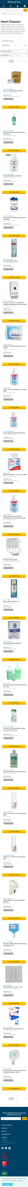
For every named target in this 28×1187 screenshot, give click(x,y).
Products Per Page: (6, 51)
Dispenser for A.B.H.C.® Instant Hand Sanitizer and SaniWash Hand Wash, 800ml (15, 303)
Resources (4, 1128)
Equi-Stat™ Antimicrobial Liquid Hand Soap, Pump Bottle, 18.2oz (15, 944)
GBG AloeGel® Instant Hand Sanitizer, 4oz (14, 771)
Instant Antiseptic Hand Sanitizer (12, 643)
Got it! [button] (7, 1184)
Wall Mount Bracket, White (10, 559)
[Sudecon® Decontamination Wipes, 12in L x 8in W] (14, 333)
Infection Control (12, 13)
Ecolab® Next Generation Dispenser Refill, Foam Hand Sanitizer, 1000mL (14, 1071)
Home (5, 13)
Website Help (4, 1144)
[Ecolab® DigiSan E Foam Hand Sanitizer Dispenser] (14, 887)
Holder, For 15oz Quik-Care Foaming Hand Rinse (14, 814)
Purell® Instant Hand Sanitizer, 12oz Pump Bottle (14, 390)
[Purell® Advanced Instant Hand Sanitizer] (14, 420)
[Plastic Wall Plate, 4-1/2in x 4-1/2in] (14, 974)
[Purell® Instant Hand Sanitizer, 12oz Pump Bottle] (14, 376)
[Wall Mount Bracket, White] (14, 547)
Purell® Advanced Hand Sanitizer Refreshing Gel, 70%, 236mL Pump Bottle (14, 517)
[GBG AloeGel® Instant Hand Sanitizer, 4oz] (14, 759)
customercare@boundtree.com (8, 1142)
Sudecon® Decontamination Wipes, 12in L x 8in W (14, 347)
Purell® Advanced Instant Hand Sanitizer (14, 433)
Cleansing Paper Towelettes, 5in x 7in (13, 1028)
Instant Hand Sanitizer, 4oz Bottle (12, 176)
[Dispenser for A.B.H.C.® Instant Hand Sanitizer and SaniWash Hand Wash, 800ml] (14, 290)
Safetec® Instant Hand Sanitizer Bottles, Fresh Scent (14, 133)
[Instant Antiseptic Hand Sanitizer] (14, 630)
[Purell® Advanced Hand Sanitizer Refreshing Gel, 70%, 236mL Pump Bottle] (14, 503)
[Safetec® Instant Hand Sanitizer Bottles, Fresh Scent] (14, 119)
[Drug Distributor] (4, 1155)
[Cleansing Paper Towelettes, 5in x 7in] (14, 1016)
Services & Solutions (7, 1125)
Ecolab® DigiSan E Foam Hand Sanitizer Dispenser (14, 901)
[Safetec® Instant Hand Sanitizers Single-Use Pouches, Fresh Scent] (14, 715)
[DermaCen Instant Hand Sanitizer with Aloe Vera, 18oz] (14, 672)
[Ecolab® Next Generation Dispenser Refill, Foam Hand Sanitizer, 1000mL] (14, 1057)
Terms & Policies (6, 1134)
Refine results (5, 45)
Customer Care (5, 1139)
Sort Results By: (5, 55)
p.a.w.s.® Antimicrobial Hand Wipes (13, 90)
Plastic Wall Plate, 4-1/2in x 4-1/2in (12, 987)
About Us (4, 1131)
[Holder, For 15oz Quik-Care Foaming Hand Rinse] (14, 800)
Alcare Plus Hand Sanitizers (10, 261)
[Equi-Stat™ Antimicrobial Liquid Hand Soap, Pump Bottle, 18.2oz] (14, 931)
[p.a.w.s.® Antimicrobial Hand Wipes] (14, 78)
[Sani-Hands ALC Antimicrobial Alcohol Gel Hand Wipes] (14, 205)
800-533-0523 (4, 1141)
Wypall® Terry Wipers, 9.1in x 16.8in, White (15, 474)
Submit (25, 1118)
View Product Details (14, 107)
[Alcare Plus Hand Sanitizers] (14, 248)
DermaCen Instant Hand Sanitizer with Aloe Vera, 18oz (15, 685)
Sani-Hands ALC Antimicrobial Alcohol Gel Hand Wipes (14, 218)
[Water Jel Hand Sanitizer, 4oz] (14, 588)
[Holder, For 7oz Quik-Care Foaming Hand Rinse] (14, 844)
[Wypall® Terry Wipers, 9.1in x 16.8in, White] (14, 462)
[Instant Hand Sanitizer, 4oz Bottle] (14, 163)
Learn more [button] (20, 1180)
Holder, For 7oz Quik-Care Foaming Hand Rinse (14, 857)
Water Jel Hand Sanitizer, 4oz (11, 601)
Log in (9, 95)
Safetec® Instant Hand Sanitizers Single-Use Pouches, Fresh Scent (14, 729)
